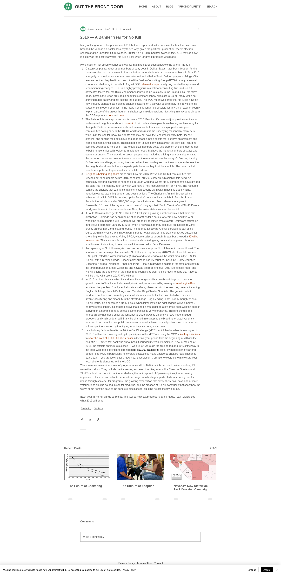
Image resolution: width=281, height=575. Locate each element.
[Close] (277, 569)
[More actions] (199, 29)
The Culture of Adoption (137, 486)
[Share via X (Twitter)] (89, 419)
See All (213, 447)
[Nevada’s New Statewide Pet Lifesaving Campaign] (193, 467)
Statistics (98, 408)
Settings (252, 569)
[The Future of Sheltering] (87, 467)
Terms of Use (144, 563)
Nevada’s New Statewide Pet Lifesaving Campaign (191, 487)
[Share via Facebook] (81, 419)
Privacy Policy (126, 563)
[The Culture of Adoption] (140, 467)
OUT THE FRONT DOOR (99, 6)
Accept (266, 569)
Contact (158, 563)
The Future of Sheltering (85, 486)
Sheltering (86, 408)
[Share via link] (97, 419)
